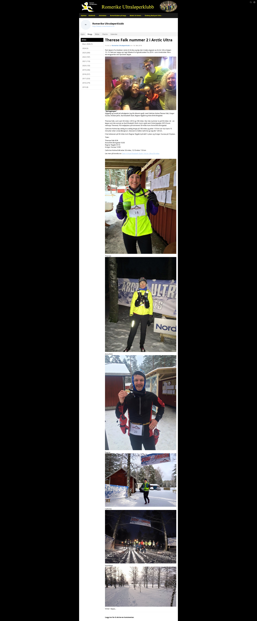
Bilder (97, 34)
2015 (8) (85, 87)
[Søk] (251, 2)
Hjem (83, 34)
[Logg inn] (254, 2)
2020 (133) (86, 66)
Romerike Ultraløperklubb (121, 45)
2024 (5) (85, 48)
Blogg (90, 34)
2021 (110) (86, 61)
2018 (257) (86, 74)
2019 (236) (86, 70)
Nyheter (84, 15)
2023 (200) (86, 53)
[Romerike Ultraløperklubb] (128, 6)
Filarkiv (105, 34)
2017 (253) (86, 78)
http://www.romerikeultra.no (103, 26)
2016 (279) (86, 83)
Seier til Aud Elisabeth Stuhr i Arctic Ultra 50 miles (140, 153)
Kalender (114, 34)
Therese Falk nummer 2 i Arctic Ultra (138, 39)
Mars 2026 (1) (87, 44)
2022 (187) (86, 57)
